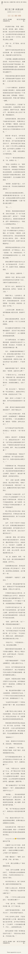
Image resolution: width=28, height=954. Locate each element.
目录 (14, 941)
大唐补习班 (12, 2)
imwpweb (19, 952)
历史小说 (6, 2)
